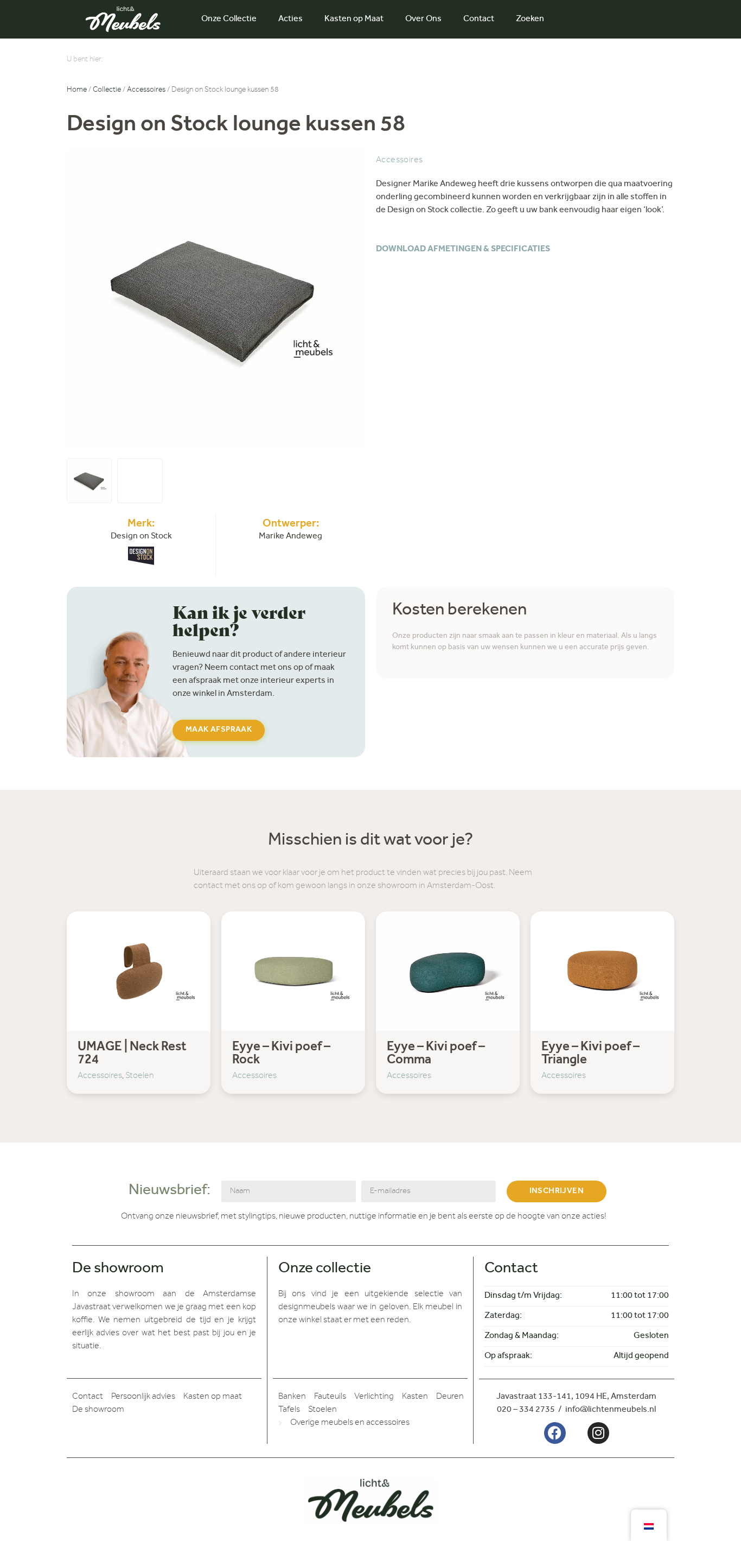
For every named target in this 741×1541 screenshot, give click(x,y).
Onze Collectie (229, 19)
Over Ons (423, 19)
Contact (478, 19)
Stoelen (139, 1076)
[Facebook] (555, 1433)
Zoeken (530, 19)
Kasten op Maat (354, 19)
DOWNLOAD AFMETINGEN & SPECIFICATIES (463, 249)
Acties (290, 19)
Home (77, 90)
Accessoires (146, 90)
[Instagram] (598, 1433)
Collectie (107, 90)
